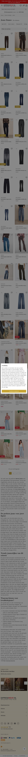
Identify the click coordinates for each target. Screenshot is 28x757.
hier (21, 379)
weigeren (22, 382)
